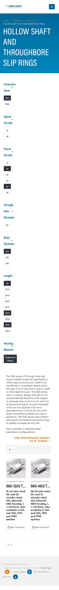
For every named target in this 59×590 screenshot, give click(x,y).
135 (7, 251)
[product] (16, 468)
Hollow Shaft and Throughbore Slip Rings (23, 481)
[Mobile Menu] (52, 6)
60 (7, 224)
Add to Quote (17, 527)
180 (7, 257)
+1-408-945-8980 (18, 571)
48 (7, 136)
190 (7, 263)
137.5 (7, 295)
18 (7, 174)
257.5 (7, 318)
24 (7, 180)
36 (7, 192)
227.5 (7, 313)
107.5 (7, 289)
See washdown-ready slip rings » (32, 439)
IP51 (7, 98)
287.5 (7, 330)
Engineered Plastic (10, 359)
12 (7, 130)
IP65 (7, 104)
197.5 (7, 307)
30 (7, 186)
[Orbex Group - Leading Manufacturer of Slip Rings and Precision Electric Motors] (13, 6)
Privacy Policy (45, 568)
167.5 (7, 301)
